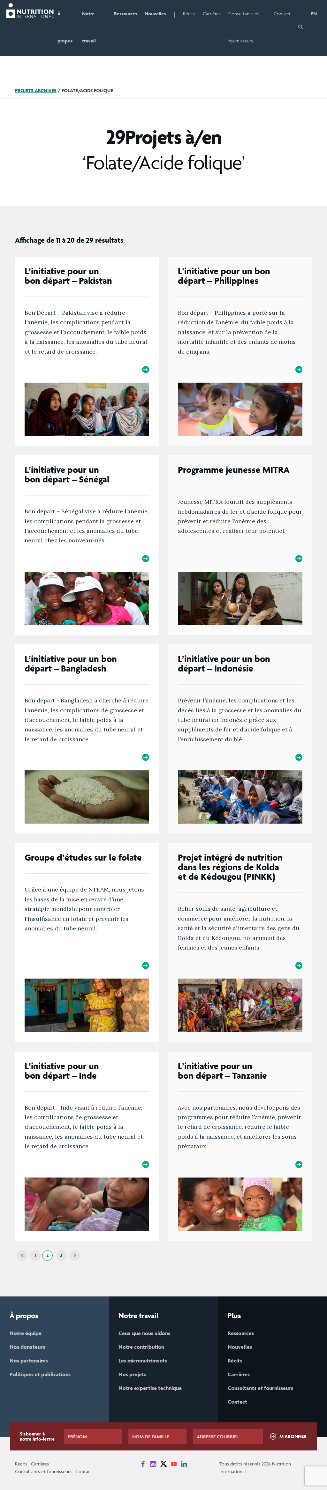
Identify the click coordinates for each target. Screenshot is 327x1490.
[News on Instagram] (153, 1464)
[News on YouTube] (174, 1464)
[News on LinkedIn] (184, 1464)
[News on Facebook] (143, 1464)
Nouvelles (155, 14)
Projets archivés (36, 90)
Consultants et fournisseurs (243, 27)
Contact (282, 14)
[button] (300, 28)
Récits (189, 14)
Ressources (125, 14)
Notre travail (89, 27)
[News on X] (163, 1464)
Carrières (212, 14)
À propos (64, 27)
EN (314, 14)
